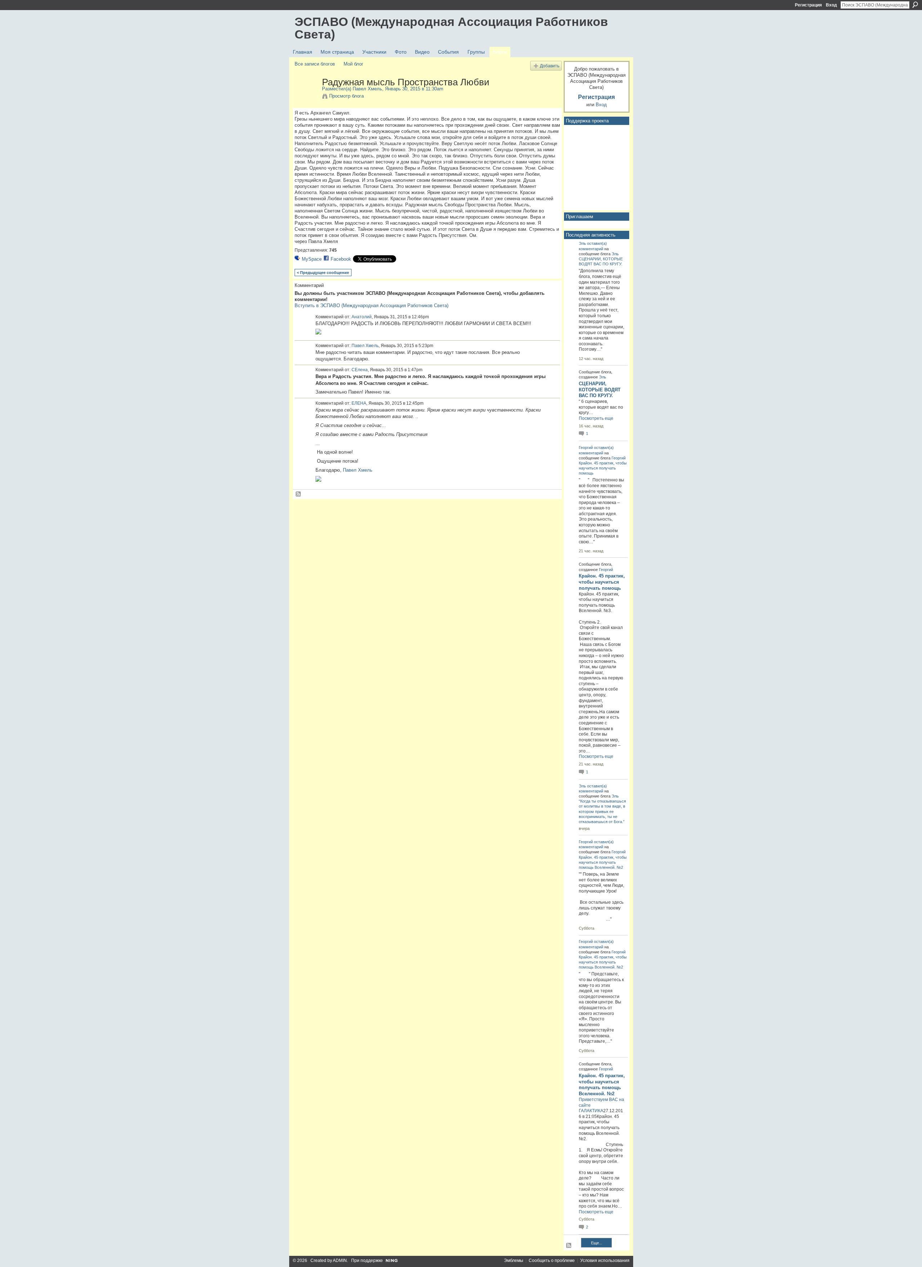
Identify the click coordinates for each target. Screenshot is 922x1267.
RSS (298, 494)
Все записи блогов (315, 64)
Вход (831, 5)
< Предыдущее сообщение (323, 272)
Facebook (341, 259)
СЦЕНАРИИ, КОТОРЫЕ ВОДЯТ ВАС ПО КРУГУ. (600, 390)
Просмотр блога (346, 96)
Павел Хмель (367, 88)
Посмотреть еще (596, 418)
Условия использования (605, 1260)
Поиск (915, 4)
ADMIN (340, 1260)
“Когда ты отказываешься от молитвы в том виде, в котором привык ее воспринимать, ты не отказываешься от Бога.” (602, 811)
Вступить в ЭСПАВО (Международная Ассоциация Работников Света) (371, 305)
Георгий (586, 447)
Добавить (549, 65)
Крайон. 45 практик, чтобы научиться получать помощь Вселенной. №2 (603, 862)
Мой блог (353, 64)
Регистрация (808, 5)
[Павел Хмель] (306, 97)
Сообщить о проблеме (552, 1260)
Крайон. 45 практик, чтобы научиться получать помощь (603, 468)
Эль (582, 243)
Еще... (596, 1243)
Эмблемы (513, 1260)
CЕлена (360, 369)
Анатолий (362, 316)
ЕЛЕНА (359, 403)
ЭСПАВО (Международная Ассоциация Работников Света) (451, 28)
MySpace (312, 259)
